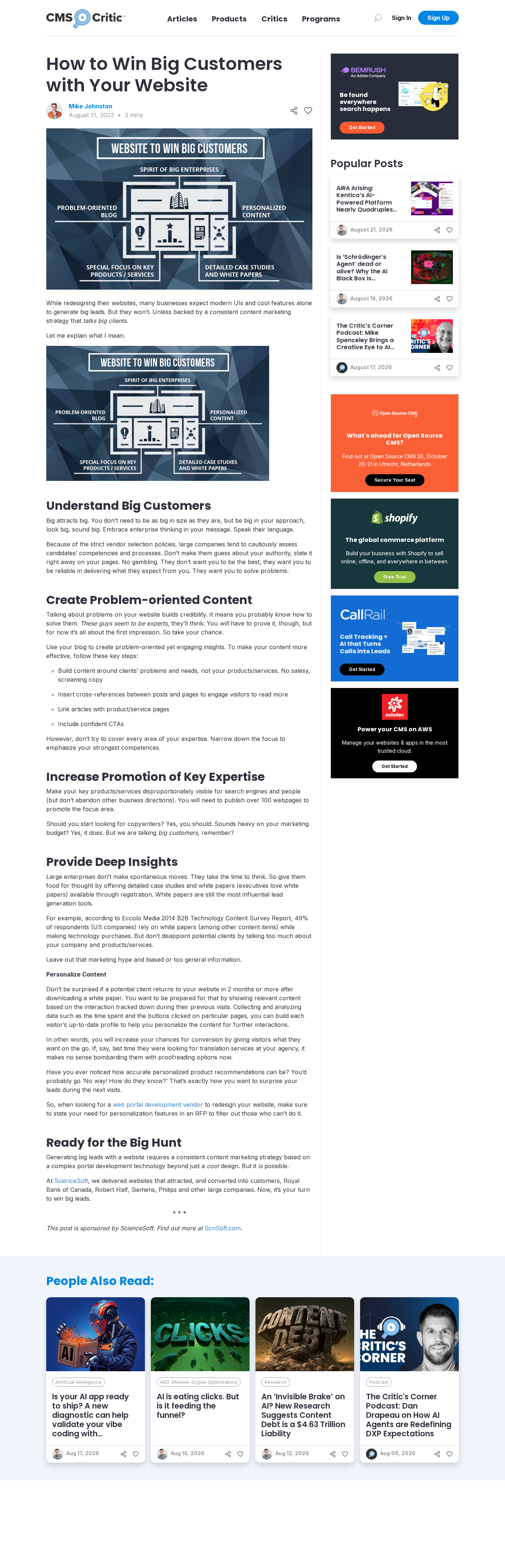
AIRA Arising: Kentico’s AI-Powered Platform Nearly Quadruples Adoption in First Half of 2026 (364, 206)
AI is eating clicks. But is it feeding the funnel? (198, 1405)
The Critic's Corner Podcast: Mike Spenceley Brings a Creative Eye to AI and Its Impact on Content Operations (366, 343)
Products (229, 19)
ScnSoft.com (222, 1228)
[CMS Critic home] (85, 18)
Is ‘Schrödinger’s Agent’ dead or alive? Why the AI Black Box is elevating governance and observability (361, 278)
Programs (321, 19)
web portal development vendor (158, 1104)
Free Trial (394, 577)
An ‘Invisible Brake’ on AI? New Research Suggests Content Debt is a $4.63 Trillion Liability (303, 1415)
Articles (182, 19)
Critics (274, 19)
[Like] (308, 111)
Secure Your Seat (394, 480)
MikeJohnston (90, 106)
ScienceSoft (71, 1180)
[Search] (377, 18)
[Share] (294, 111)
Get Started (362, 127)
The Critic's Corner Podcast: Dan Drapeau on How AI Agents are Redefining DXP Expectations (408, 1415)
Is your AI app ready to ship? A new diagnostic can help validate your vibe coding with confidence (90, 1420)
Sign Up (438, 17)
